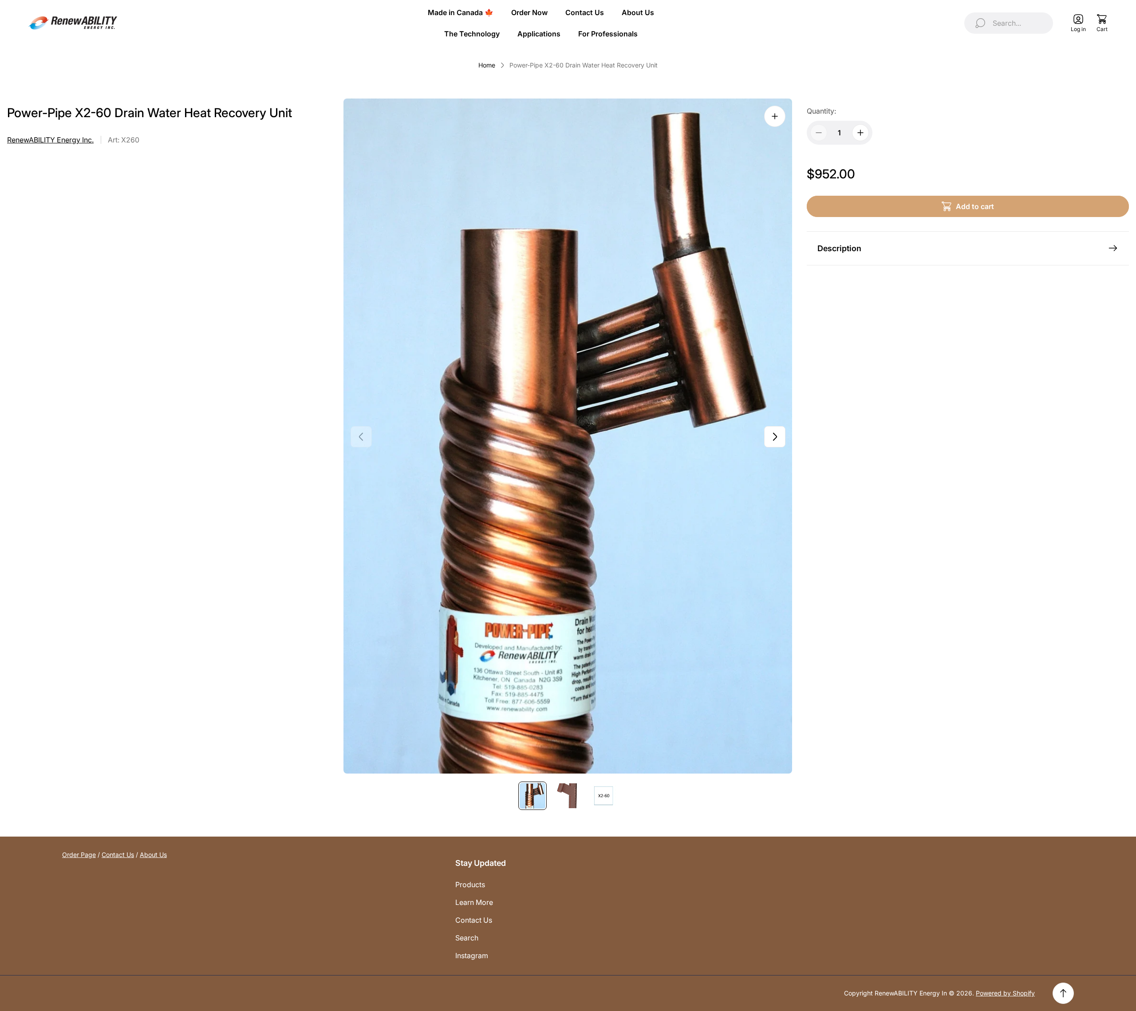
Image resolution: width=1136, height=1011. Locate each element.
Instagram (471, 955)
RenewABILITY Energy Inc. (50, 139)
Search (466, 937)
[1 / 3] (532, 796)
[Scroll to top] (1063, 993)
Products (470, 884)
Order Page (79, 854)
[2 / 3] (568, 796)
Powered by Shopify (1005, 993)
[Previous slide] (361, 436)
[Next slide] (774, 436)
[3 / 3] (603, 796)
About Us (153, 854)
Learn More (474, 902)
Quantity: (821, 111)
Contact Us (118, 854)
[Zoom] (774, 116)
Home (486, 65)
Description (839, 248)
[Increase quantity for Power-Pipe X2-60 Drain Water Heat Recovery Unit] (860, 132)
